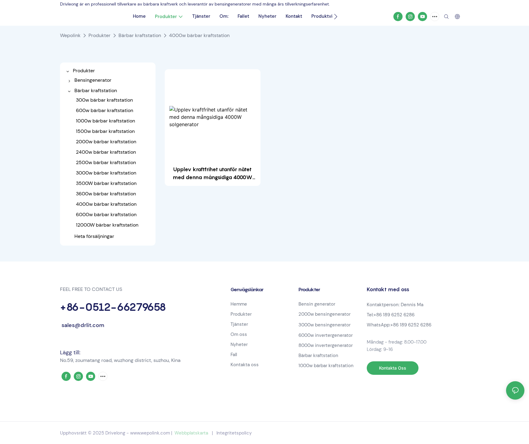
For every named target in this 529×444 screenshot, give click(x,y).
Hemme (239, 304)
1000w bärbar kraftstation (326, 366)
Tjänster (239, 324)
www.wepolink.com (150, 433)
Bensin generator (316, 304)
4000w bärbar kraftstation (199, 35)
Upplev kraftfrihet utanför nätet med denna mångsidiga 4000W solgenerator (212, 173)
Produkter (99, 35)
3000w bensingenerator (324, 325)
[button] (335, 16)
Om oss (239, 334)
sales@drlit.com (82, 325)
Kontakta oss (245, 365)
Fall (234, 355)
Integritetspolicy (234, 433)
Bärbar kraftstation (139, 35)
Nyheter (239, 344)
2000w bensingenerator (324, 314)
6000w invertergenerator (325, 335)
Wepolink (70, 35)
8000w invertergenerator (325, 345)
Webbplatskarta (191, 433)
